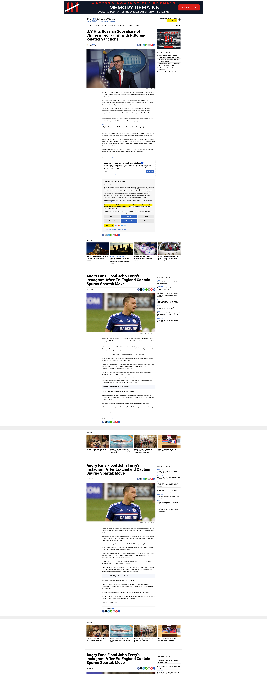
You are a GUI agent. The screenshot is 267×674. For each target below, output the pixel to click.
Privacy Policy (115, 174)
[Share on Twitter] (141, 45)
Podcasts (130, 25)
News (90, 25)
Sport (113, 419)
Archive (137, 25)
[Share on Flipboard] (151, 45)
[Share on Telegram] (143, 45)
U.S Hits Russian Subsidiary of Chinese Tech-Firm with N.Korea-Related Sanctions (116, 35)
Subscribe (150, 171)
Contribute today (171, 20)
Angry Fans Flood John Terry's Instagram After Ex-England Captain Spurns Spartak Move (118, 280)
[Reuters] (87, 45)
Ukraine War (97, 25)
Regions (104, 25)
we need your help (109, 202)
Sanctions (115, 157)
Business (110, 25)
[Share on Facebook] (138, 45)
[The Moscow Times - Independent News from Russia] (100, 19)
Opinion (116, 25)
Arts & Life (123, 25)
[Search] (180, 26)
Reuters (93, 44)
